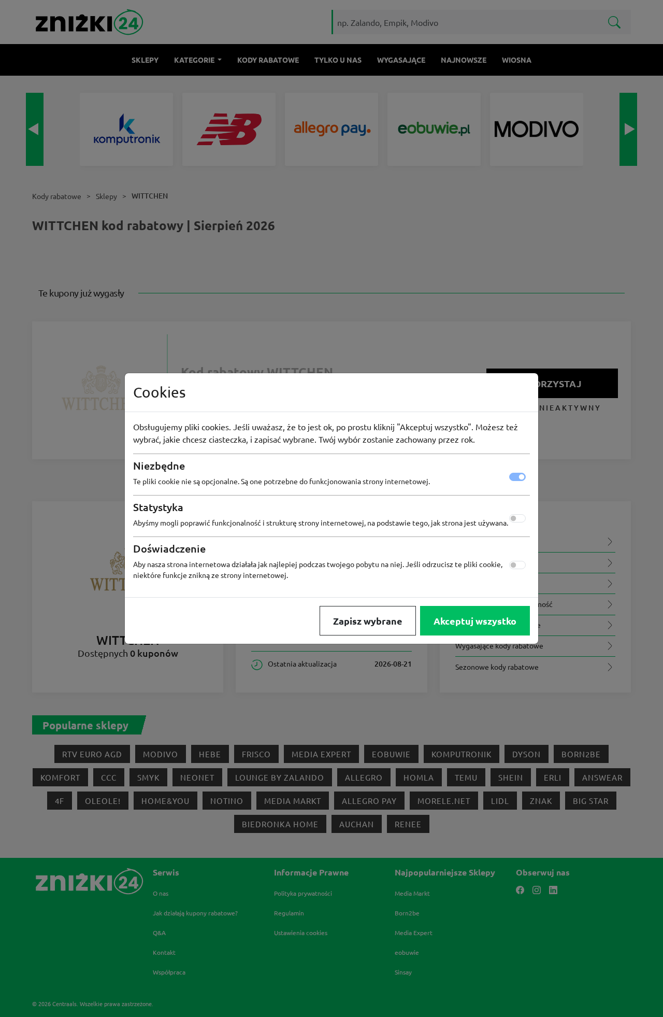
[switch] (517, 518)
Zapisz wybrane (367, 621)
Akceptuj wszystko (475, 621)
